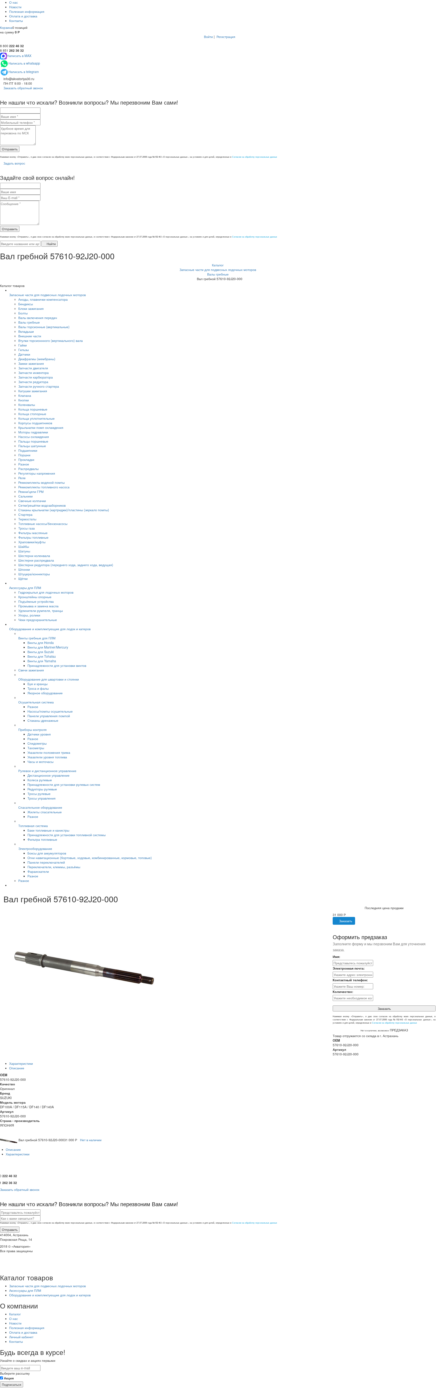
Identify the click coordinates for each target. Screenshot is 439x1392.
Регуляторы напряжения (36, 473)
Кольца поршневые (32, 409)
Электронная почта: (349, 968)
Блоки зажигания (31, 308)
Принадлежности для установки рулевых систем (63, 784)
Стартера (25, 514)
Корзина (6, 27)
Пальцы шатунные (32, 445)
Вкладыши (26, 331)
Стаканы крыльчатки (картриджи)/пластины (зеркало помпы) (63, 510)
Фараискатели (38, 871)
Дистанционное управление (48, 775)
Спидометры (37, 743)
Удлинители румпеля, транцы (40, 610)
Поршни (24, 455)
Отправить (10, 149)
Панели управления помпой (48, 716)
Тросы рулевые (39, 793)
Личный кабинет (21, 1337)
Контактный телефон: (350, 980)
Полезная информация (26, 11)
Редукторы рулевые (42, 789)
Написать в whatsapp (24, 63)
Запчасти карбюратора (35, 377)
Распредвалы (28, 468)
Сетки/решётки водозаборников (42, 505)
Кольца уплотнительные (36, 418)
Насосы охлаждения (33, 436)
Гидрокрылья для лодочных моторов (45, 592)
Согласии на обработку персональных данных (254, 156)
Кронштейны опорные (34, 597)
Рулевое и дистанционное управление (47, 770)
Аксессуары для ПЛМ (25, 587)
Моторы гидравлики (33, 432)
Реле (22, 478)
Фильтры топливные (33, 537)
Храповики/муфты (32, 542)
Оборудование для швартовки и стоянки (48, 679)
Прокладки (26, 459)
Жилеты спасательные (44, 812)
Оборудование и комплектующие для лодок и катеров (50, 629)
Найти (51, 243)
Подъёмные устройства (36, 601)
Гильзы (23, 349)
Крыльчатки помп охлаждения (40, 427)
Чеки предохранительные (37, 619)
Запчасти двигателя (33, 368)
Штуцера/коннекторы (34, 574)
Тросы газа (26, 528)
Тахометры (35, 748)
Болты (23, 313)
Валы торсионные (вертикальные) (44, 326)
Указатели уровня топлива (47, 757)
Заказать (345, 921)
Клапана (24, 395)
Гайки (22, 345)
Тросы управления (41, 798)
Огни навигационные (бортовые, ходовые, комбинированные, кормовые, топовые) (89, 857)
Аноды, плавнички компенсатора (43, 299)
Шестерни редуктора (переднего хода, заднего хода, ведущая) (65, 564)
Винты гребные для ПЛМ (37, 638)
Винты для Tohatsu (41, 656)
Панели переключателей (46, 862)
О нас (13, 2)
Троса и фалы (38, 688)
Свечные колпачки (32, 500)
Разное (23, 464)
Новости (15, 7)
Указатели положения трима (48, 752)
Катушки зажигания (32, 391)
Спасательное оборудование (40, 807)
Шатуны (24, 551)
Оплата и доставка (23, 16)
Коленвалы (26, 404)
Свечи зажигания (31, 670)
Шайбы (23, 546)
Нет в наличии (91, 1140)
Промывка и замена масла (38, 606)
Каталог (15, 1314)
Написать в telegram (23, 71)
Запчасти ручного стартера (38, 386)
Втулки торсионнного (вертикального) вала (50, 340)
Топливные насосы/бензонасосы (42, 523)
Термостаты (27, 519)
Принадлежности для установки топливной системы (66, 834)
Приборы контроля (32, 729)
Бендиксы (25, 304)
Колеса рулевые (39, 780)
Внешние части (29, 336)
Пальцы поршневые (33, 441)
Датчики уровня (39, 734)
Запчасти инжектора (33, 372)
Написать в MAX (19, 55)
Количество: (343, 991)
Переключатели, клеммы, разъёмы (53, 867)
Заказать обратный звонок (23, 88)
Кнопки (23, 400)
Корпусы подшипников (35, 423)
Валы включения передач (37, 317)
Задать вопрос (14, 163)
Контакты (16, 20)
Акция (9, 1378)
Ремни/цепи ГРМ (31, 491)
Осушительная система (36, 702)
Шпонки (24, 569)
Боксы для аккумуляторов (46, 853)
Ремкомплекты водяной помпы (41, 482)
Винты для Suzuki (40, 651)
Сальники (25, 496)
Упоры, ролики (29, 615)
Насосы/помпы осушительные (50, 711)
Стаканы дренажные (42, 720)
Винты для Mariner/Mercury (47, 647)
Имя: (336, 956)
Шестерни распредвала (36, 560)
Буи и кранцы (37, 683)
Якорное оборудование (45, 693)
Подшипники (27, 450)
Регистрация (226, 36)
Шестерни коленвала (34, 555)
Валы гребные (29, 322)
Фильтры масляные (33, 532)
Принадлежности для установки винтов (56, 665)
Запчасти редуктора (33, 381)
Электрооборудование (35, 848)
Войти (208, 36)
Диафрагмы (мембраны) (36, 359)
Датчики (24, 354)
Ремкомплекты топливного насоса (44, 487)
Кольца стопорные (32, 413)
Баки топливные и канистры (48, 830)
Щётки (23, 578)
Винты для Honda (40, 642)
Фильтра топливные (42, 839)
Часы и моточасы (40, 761)
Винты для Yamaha (41, 661)
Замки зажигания (31, 363)
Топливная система (33, 825)
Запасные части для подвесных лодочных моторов (47, 294)
